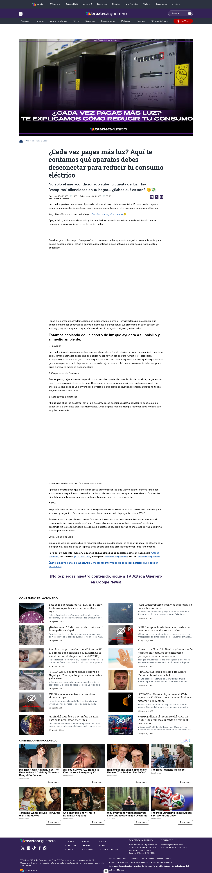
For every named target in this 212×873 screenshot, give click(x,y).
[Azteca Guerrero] (106, 13)
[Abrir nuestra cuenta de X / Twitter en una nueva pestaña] (23, 848)
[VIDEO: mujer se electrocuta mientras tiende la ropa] (31, 702)
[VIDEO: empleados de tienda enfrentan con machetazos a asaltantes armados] (120, 635)
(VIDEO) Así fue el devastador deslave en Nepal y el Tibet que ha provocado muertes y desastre (75, 675)
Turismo (39, 21)
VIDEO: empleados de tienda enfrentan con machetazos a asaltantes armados (164, 628)
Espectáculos (108, 21)
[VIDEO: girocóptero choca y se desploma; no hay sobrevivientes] (120, 613)
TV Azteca (55, 4)
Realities (141, 21)
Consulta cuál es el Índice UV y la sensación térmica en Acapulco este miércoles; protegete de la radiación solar (165, 653)
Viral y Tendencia (58, 21)
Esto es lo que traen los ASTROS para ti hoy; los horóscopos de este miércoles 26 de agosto (75, 608)
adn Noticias (132, 4)
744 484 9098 (167, 847)
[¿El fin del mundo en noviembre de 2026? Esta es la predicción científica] (31, 725)
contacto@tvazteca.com (172, 845)
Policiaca (126, 21)
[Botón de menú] (21, 14)
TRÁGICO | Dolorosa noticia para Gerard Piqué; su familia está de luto (162, 673)
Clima (76, 21)
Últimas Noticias (159, 21)
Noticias (116, 4)
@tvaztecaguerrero (116, 556)
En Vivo (185, 21)
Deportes (102, 4)
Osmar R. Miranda (61, 199)
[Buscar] (190, 13)
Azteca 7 (87, 4)
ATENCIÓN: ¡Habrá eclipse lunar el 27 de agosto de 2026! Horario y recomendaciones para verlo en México (165, 697)
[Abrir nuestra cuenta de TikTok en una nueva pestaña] (34, 848)
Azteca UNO (72, 4)
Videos (146, 4)
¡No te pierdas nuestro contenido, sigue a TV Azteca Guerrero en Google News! (106, 579)
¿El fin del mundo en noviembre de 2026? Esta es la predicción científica (74, 718)
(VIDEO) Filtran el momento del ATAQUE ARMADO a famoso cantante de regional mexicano (163, 720)
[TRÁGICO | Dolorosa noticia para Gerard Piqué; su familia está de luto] (120, 680)
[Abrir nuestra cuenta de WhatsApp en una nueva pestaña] (45, 848)
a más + (176, 4)
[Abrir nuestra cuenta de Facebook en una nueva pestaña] (39, 848)
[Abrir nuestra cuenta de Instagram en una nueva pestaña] (28, 848)
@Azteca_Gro (82, 556)
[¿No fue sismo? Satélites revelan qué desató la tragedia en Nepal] (31, 635)
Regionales (161, 4)
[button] (106, 871)
